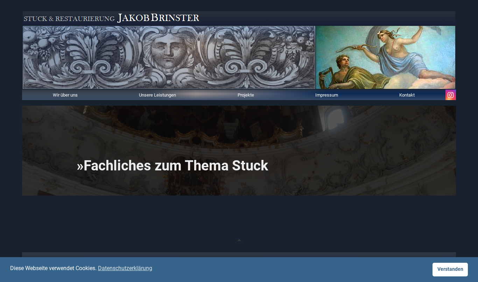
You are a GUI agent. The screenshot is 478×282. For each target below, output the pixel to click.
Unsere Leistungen (157, 94)
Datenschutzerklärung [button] (125, 268)
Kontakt (407, 94)
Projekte (246, 94)
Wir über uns (65, 94)
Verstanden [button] (450, 269)
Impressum (326, 94)
